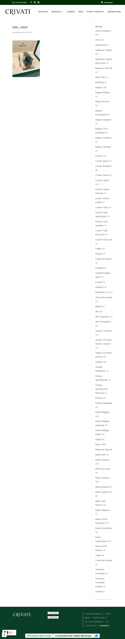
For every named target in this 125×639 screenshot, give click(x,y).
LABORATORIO (114, 12)
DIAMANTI (56, 12)
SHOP (80, 12)
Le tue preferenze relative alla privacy (73, 635)
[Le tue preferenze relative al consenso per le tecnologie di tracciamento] (4, 634)
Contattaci (104, 625)
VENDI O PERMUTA (95, 12)
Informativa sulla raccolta (39, 635)
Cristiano (18, 32)
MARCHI (71, 12)
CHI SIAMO (43, 12)
